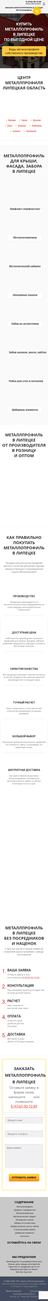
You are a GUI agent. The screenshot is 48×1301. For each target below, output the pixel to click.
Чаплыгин (31, 131)
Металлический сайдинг (24, 1216)
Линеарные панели (25, 1220)
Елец (9, 125)
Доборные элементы (24, 1233)
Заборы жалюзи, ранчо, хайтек (25, 1226)
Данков (37, 120)
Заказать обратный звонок (33, 3)
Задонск (22, 125)
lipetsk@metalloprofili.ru (24, 1293)
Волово (12, 120)
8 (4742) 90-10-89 (33, 1)
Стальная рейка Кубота (24, 1229)
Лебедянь (37, 125)
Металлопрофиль (25, 1206)
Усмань (16, 131)
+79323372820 (35, 1291)
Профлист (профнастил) (25, 1210)
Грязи (24, 120)
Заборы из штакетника (24, 1223)
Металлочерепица (24, 1213)
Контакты (24, 1236)
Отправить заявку (24, 1177)
